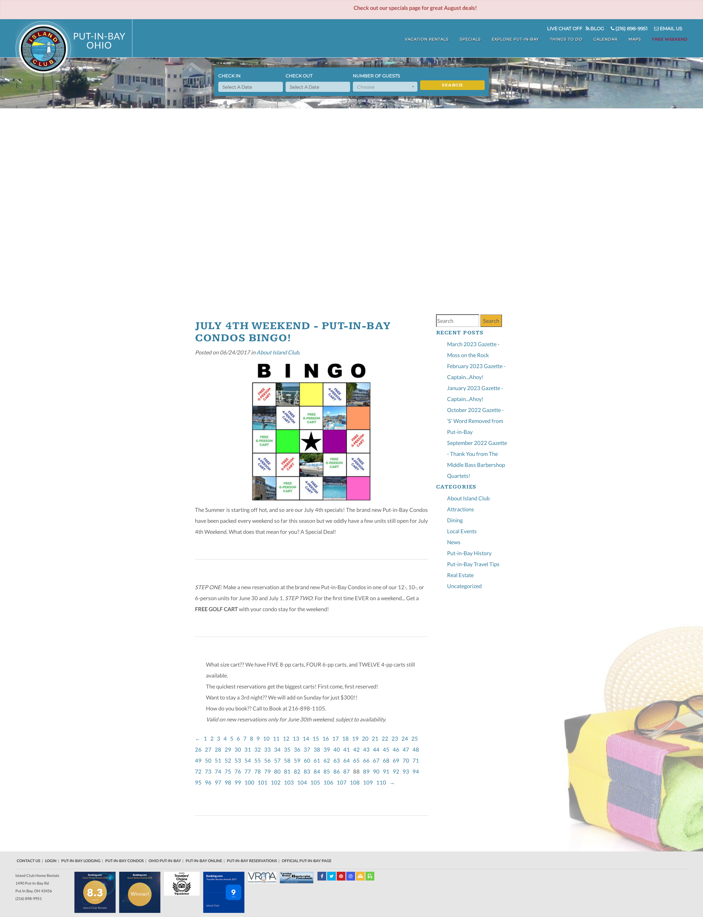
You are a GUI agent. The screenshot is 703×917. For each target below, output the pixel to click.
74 (219, 771)
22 (386, 738)
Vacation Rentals (427, 39)
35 (288, 749)
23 (396, 738)
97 (219, 782)
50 (209, 760)
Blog (596, 28)
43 (367, 749)
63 (337, 760)
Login (51, 860)
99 (239, 782)
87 (347, 771)
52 (229, 760)
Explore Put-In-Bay (515, 39)
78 (258, 771)
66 (367, 760)
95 (199, 782)
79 (268, 771)
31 (248, 749)
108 (356, 782)
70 (407, 760)
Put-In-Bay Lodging (81, 860)
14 (307, 738)
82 (298, 771)
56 (268, 760)
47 (407, 749)
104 (303, 782)
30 (239, 749)
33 (268, 749)
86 (337, 771)
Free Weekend (670, 39)
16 (326, 738)
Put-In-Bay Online (204, 860)
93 (407, 771)
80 (278, 771)
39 (327, 749)
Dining (455, 520)
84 (318, 771)
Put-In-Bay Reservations (252, 860)
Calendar (605, 39)
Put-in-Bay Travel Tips (473, 564)
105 (316, 782)
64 (347, 760)
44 (377, 749)
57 (278, 760)
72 (199, 771)
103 (290, 782)
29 (229, 749)
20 (366, 738)
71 (416, 760)
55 (258, 760)
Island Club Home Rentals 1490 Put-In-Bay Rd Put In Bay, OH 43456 (37, 883)
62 (327, 760)
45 (387, 749)
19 (356, 738)
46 (397, 749)
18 (346, 738)
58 (288, 760)
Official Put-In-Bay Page (306, 860)
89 (367, 771)
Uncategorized (464, 586)
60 (308, 760)
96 (209, 782)
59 (298, 760)
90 (377, 771)
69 (397, 760)
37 (308, 749)
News (454, 542)
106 (329, 782)
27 (209, 749)
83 (308, 771)
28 (219, 749)
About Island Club (277, 352)
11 (277, 738)
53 (239, 760)
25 (415, 738)
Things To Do (566, 39)
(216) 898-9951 (631, 28)
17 (336, 738)
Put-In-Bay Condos (124, 860)
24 (405, 738)
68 (387, 760)
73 (209, 771)
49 (199, 760)
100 (250, 782)
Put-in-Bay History (469, 553)
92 (397, 771)
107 (343, 782)
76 (239, 771)
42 (357, 749)
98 (229, 782)
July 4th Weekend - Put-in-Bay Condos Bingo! (293, 332)
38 (318, 749)
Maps (635, 39)
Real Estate (460, 575)
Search (452, 85)
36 (298, 749)
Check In (229, 75)
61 (318, 760)
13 (297, 738)
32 (258, 749)
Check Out (299, 75)
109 (369, 782)
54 (248, 760)
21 (376, 738)
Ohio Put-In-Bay (165, 860)
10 (267, 738)
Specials (470, 39)
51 (219, 760)
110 (382, 782)
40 (337, 749)
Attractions (460, 509)
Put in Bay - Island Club (73, 49)
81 (288, 771)
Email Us (670, 28)
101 (264, 782)
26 (199, 749)
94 (416, 771)
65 (357, 760)
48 (416, 749)
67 (377, 760)
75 (229, 771)
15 (317, 738)
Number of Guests (376, 75)
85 (327, 771)
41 (347, 749)
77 (248, 771)
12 (287, 738)
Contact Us (28, 860)
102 (277, 782)
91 (387, 771)
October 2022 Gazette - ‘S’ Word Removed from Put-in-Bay (475, 421)
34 (278, 749)
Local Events (462, 531)
